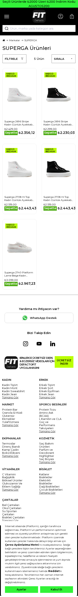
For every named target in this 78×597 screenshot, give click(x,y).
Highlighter (46, 456)
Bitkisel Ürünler (12, 480)
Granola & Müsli (12, 412)
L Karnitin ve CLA (50, 418)
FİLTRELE (11, 58)
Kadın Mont (9, 388)
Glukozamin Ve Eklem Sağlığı (12, 485)
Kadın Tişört (10, 385)
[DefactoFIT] (39, 16)
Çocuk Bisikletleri (51, 489)
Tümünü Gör (10, 397)
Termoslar (8, 443)
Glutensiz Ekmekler (8, 417)
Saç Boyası (46, 459)
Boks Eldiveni (11, 452)
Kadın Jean (9, 394)
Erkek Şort (46, 388)
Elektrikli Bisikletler (45, 482)
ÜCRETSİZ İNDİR (64, 362)
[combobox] (39, 28)
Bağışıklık (8, 477)
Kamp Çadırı (10, 449)
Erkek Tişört (47, 385)
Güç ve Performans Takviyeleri (47, 425)
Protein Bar (9, 409)
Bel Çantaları (10, 505)
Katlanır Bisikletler (45, 476)
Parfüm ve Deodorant (46, 451)
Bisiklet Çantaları (13, 517)
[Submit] (5, 28)
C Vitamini (9, 474)
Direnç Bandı (11, 446)
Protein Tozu (47, 409)
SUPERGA (30, 40)
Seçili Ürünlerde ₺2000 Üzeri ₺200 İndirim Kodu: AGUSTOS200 (39, 4)
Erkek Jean (46, 394)
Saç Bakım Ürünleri (46, 445)
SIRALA (59, 58)
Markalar (14, 40)
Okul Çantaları (11, 508)
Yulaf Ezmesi (10, 422)
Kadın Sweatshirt (13, 391)
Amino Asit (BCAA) (46, 414)
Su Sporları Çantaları (9, 513)
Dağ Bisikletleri (49, 486)
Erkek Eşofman (49, 391)
